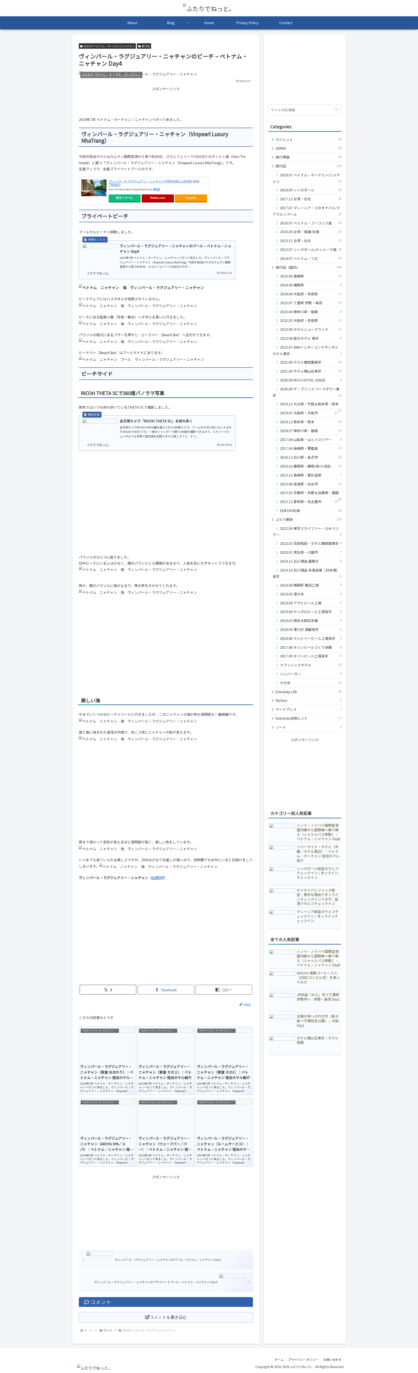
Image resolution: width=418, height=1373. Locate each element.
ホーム (279, 1359)
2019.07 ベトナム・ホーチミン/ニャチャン (109, 46)
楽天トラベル (124, 197)
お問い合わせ (332, 1359)
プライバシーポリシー (303, 1359)
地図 (157, 189)
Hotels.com (157, 197)
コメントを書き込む (168, 1317)
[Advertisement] (166, 102)
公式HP (157, 877)
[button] (224, 990)
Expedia (190, 197)
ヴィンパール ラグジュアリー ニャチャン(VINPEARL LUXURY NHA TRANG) (154, 183)
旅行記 (146, 46)
